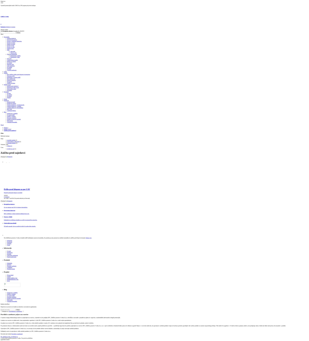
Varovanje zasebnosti (12, 255)
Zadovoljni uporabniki (10, 223)
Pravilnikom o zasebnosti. (15, 311)
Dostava (9, 264)
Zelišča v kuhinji (11, 294)
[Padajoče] (9, 156)
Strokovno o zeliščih (12, 292)
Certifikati (9, 267)
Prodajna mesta (11, 269)
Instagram (9, 240)
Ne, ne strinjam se (13, 336)
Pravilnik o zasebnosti (17, 334)
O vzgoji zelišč (11, 295)
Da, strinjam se (4, 336)
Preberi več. (89, 238)
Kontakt (9, 254)
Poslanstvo (10, 252)
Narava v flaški (8, 217)
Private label (10, 275)
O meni (9, 251)
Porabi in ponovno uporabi (14, 298)
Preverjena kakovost (9, 210)
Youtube (9, 243)
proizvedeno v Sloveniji (13, 141)
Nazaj (2, 125)
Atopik (9, 276)
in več (10, 149)
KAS (8, 281)
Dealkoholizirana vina (12, 279)
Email (8, 245)
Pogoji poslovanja (11, 257)
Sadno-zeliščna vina (12, 278)
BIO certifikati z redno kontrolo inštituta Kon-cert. (16, 213)
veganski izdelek (11, 143)
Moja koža (9, 300)
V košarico (6, 197)
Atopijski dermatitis (12, 301)
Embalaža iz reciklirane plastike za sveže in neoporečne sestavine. (20, 220)
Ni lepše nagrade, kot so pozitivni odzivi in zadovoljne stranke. (20, 226)
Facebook (9, 242)
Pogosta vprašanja (11, 266)
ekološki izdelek (11, 140)
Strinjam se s (5, 311)
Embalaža (9, 263)
